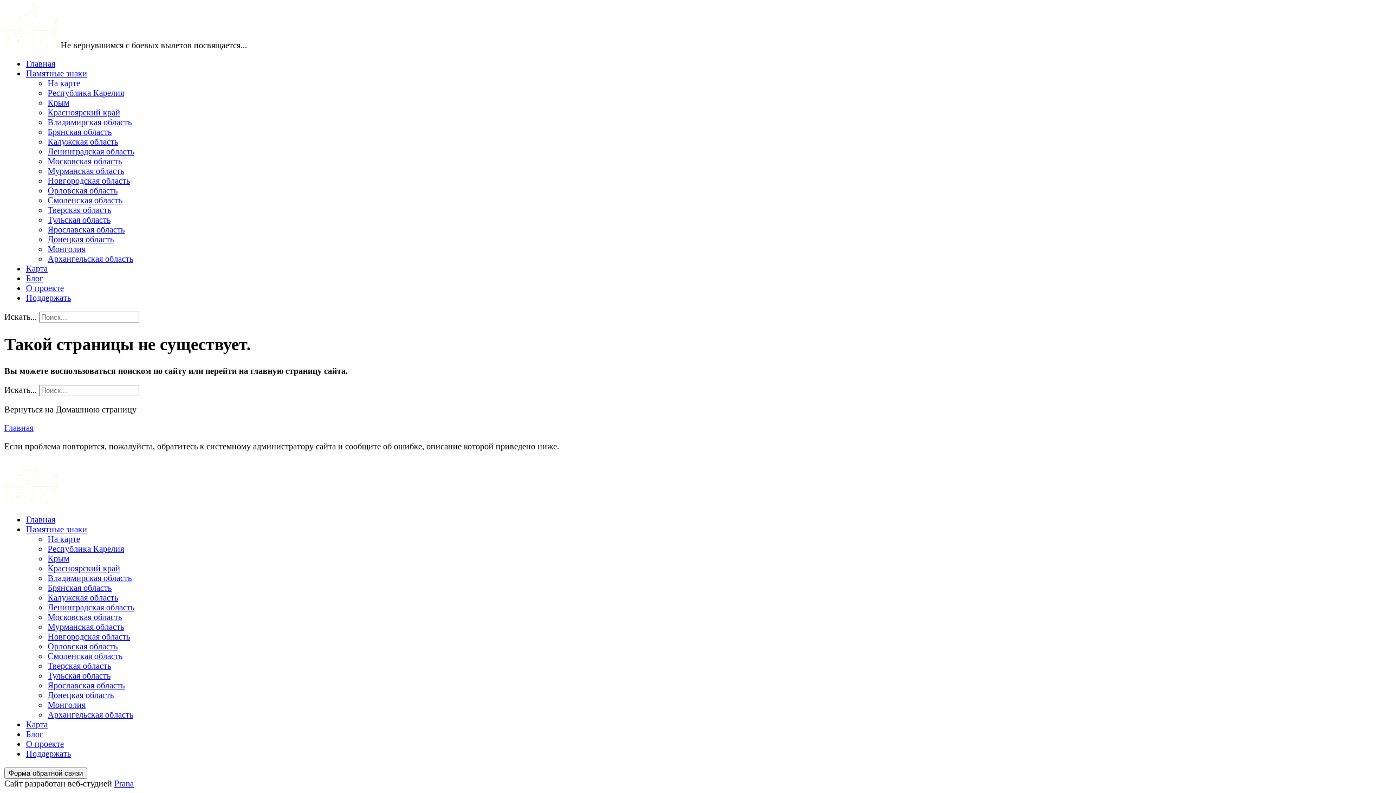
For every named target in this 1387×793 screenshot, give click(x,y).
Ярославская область (86, 229)
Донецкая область (81, 239)
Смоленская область (85, 200)
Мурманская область (86, 171)
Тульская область (79, 219)
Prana (124, 783)
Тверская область (79, 210)
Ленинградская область (91, 151)
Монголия (67, 249)
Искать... (20, 316)
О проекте (45, 288)
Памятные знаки (56, 73)
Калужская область (83, 141)
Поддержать (48, 297)
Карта (37, 268)
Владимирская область (90, 122)
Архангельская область (90, 258)
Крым (58, 102)
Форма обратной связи (46, 773)
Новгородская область (89, 180)
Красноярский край (84, 112)
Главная (40, 63)
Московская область (85, 161)
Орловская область (83, 190)
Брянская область (80, 132)
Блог (34, 278)
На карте (64, 83)
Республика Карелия (86, 93)
